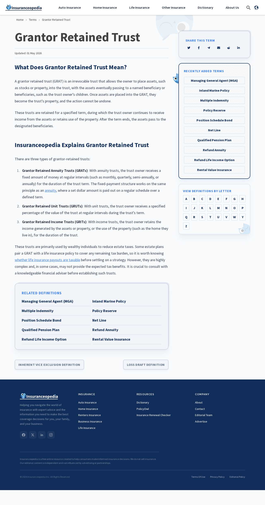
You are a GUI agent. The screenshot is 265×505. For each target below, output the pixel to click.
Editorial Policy (237, 476)
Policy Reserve (214, 110)
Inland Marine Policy (214, 90)
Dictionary (205, 7)
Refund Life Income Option (214, 160)
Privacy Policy (217, 476)
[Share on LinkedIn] (238, 47)
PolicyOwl (143, 409)
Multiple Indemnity (214, 100)
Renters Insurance (89, 415)
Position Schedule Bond (214, 120)
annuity (50, 190)
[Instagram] (51, 435)
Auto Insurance (70, 7)
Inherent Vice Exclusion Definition (49, 365)
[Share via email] (218, 47)
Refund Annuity (214, 150)
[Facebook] (23, 435)
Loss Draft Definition (146, 365)
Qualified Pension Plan (214, 140)
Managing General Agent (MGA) (214, 80)
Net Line (214, 130)
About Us (232, 7)
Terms (33, 20)
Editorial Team (203, 415)
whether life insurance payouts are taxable (47, 259)
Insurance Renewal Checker (154, 415)
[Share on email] (228, 47)
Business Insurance (90, 421)
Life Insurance (139, 7)
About (198, 402)
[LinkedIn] (42, 435)
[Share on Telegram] (208, 47)
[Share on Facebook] (198, 47)
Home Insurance (105, 7)
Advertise (201, 421)
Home (20, 20)
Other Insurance (173, 7)
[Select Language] (256, 7)
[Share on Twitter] (189, 47)
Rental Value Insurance (214, 170)
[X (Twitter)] (32, 435)
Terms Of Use (198, 476)
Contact (200, 409)
